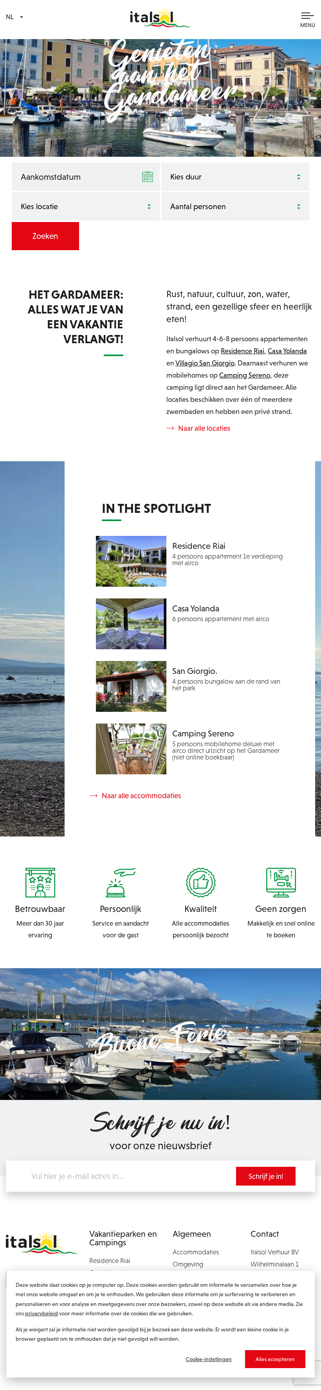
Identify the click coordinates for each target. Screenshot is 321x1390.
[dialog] (160, 1324)
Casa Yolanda (287, 351)
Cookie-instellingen (209, 1359)
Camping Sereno (244, 375)
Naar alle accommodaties (141, 795)
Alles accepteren (275, 1359)
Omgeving (188, 1264)
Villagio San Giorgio (204, 363)
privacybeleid (41, 1313)
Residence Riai (242, 351)
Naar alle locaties (204, 428)
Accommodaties (196, 1252)
